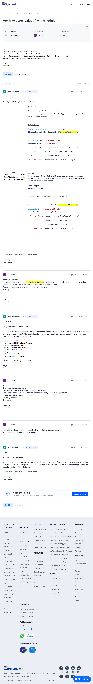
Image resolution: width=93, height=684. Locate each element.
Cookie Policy (20, 673)
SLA (35, 544)
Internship (78, 547)
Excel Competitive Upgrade (59, 566)
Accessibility (38, 576)
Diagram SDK (8, 561)
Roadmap (78, 593)
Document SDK (9, 569)
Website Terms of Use (34, 673)
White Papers (38, 561)
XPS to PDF (23, 557)
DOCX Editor (24, 568)
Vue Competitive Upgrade (58, 544)
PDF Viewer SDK (9, 572)
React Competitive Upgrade (59, 540)
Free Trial (23, 532)
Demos (77, 560)
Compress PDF (25, 553)
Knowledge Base (39, 533)
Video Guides (79, 578)
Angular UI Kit (54, 589)
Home (5, 14)
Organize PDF (24, 560)
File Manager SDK (9, 565)
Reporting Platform (10, 594)
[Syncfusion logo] (10, 4)
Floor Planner (24, 564)
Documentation (80, 564)
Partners (78, 551)
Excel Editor (24, 571)
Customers (79, 533)
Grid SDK (7, 539)
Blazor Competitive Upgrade (59, 529)
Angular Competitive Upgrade (60, 533)
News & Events (80, 540)
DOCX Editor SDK (9, 576)
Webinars (37, 583)
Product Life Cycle (40, 547)
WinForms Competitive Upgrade (61, 551)
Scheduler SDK (8, 547)
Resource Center (39, 586)
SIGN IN (8, 505)
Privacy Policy (8, 673)
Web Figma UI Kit (55, 593)
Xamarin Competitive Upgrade (60, 547)
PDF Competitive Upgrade (59, 558)
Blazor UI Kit (54, 586)
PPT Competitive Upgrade (58, 569)
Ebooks (36, 557)
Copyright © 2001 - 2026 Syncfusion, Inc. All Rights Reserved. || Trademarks (30, 680)
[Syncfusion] (13, 668)
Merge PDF (23, 550)
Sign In (80, 4)
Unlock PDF (23, 546)
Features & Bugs (39, 540)
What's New (79, 589)
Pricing (22, 536)
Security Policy (50, 673)
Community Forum (40, 529)
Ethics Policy (26, 677)
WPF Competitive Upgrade (59, 555)
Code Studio (8, 587)
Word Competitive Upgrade (59, 562)
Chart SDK (7, 543)
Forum (11, 14)
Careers (78, 544)
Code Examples (39, 572)
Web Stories (38, 579)
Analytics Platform (10, 590)
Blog (76, 536)
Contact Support (79, 494)
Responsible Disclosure (12, 677)
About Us (78, 529)
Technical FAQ (39, 568)
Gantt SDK (7, 550)
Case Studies (38, 565)
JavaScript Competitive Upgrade (61, 536)
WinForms (19, 14)
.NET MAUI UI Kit (55, 578)
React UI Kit (53, 582)
